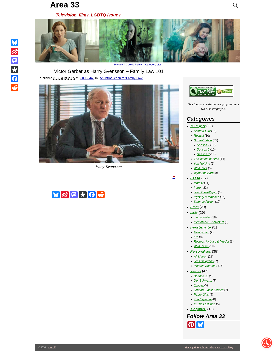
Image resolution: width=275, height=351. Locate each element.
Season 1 (203, 145)
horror (198, 187)
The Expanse (203, 299)
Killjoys (199, 285)
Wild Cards (201, 246)
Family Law (201, 232)
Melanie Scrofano (205, 265)
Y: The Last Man (204, 304)
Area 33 (64, 4)
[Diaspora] (14, 69)
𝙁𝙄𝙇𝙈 (195, 178)
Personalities (200, 251)
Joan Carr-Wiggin (205, 192)
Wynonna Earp (204, 172)
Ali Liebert (200, 256)
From (194, 207)
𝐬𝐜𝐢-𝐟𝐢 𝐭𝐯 (195, 271)
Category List (153, 64)
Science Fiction (204, 201)
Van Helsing (202, 163)
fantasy (198, 183)
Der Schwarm (203, 280)
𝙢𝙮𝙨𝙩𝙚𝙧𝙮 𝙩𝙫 (200, 227)
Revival (199, 135)
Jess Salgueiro (204, 261)
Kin (196, 237)
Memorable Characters (209, 222)
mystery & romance (206, 197)
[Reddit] (14, 87)
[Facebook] (14, 78)
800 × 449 (87, 78)
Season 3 (203, 154)
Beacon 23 (201, 276)
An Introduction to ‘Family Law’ (121, 78)
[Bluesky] (14, 42)
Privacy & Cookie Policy (128, 64)
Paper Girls (201, 294)
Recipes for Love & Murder (211, 241)
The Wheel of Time (206, 158)
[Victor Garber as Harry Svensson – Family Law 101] (109, 124)
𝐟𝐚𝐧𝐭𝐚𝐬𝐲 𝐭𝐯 (197, 126)
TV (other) (198, 309)
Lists (194, 212)
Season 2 (203, 149)
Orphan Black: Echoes (209, 290)
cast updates (202, 217)
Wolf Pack (200, 168)
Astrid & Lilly (202, 131)
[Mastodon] (14, 60)
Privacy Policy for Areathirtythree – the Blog (209, 347)
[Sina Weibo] (14, 51)
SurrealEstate (203, 140)
